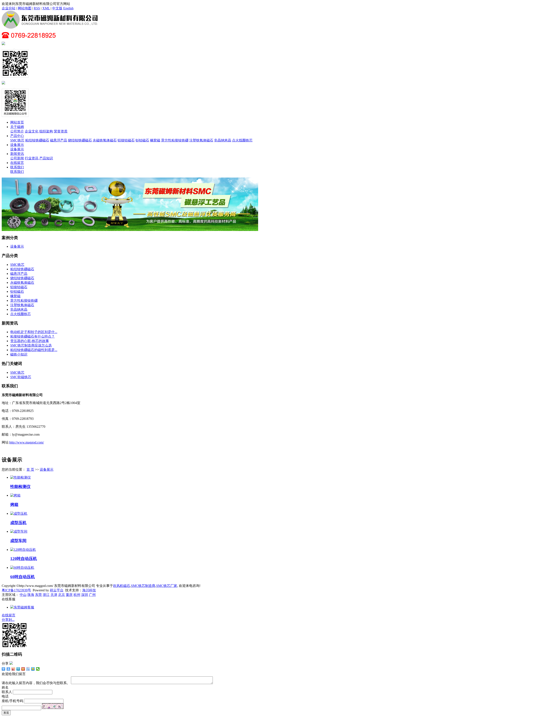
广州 (92, 595)
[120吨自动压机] (23, 549)
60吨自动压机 (22, 576)
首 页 (30, 469)
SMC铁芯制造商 (143, 586)
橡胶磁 (155, 140)
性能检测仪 (20, 486)
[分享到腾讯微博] (18, 669)
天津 (53, 595)
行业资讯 (31, 158)
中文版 (57, 8)
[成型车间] (18, 531)
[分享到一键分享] (8, 669)
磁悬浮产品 (58, 140)
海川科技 (89, 590)
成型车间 (18, 540)
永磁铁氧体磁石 (105, 140)
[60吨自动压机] (22, 567)
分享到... (8, 619)
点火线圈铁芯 (242, 140)
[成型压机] (18, 513)
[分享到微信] (38, 669)
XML (46, 8)
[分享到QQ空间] (33, 669)
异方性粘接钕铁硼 (174, 140)
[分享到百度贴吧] (28, 669)
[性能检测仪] (20, 477)
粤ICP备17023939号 (16, 590)
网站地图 (24, 8)
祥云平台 (56, 590)
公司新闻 (17, 158)
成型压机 (18, 522)
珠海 (30, 595)
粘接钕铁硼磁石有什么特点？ (32, 336)
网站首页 (17, 122)
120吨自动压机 (23, 558)
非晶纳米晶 (222, 140)
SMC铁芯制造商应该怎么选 (31, 345)
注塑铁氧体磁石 (201, 140)
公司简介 (17, 131)
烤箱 (14, 504)
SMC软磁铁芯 (20, 377)
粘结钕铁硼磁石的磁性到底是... (33, 350)
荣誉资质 (61, 131)
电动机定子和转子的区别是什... (33, 332)
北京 (61, 595)
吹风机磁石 (121, 586)
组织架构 (46, 131)
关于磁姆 (17, 127)
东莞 (38, 595)
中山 (23, 595)
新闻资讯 (17, 154)
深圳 (84, 595)
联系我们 (17, 167)
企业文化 (31, 131)
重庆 (69, 595)
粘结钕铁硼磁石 (37, 140)
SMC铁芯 (17, 140)
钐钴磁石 (142, 140)
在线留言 (17, 163)
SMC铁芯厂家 (166, 586)
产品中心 (17, 136)
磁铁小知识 (18, 354)
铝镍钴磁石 (126, 140)
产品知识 (46, 158)
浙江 (46, 595)
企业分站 (8, 8)
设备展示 (17, 145)
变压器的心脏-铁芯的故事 (29, 341)
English (68, 8)
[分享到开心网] (23, 669)
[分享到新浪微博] (13, 669)
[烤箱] (15, 495)
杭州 (77, 595)
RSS (37, 8)
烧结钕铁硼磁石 (80, 140)
